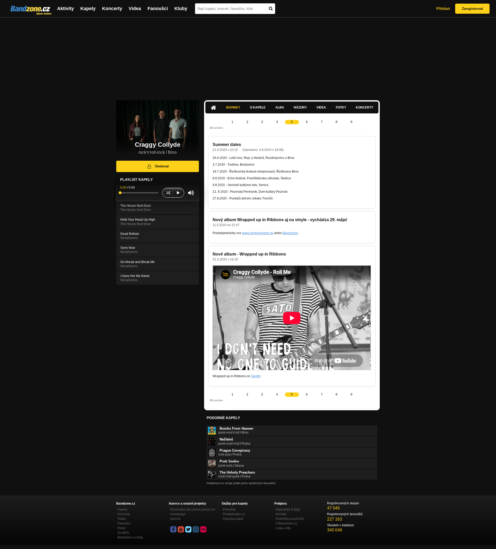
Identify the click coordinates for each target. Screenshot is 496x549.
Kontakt (281, 514)
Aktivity (65, 8)
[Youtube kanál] (181, 529)
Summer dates (227, 144)
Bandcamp (290, 233)
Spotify (256, 376)
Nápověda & (288, 509)
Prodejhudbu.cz (234, 514)
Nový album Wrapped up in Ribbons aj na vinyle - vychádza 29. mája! (280, 220)
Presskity (229, 509)
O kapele (258, 107)
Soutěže (123, 533)
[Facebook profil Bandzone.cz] (173, 529)
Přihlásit (443, 9)
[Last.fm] (203, 529)
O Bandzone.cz (286, 523)
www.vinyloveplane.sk (257, 233)
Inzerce (175, 519)
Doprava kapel (233, 519)
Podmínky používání (290, 519)
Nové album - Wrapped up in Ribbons (249, 254)
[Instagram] (196, 529)
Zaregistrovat (472, 9)
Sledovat (162, 166)
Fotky (341, 107)
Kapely (88, 8)
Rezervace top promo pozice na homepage (192, 512)
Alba (279, 107)
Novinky (233, 107)
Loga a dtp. (283, 528)
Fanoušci (158, 8)
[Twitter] (188, 529)
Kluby (180, 8)
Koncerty (112, 8)
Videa (135, 8)
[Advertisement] (248, 56)
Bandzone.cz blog (130, 537)
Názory (300, 107)
